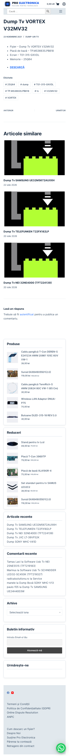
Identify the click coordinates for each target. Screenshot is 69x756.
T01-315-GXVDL (44, 84)
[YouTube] (12, 693)
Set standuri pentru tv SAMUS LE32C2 (38, 485)
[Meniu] (60, 11)
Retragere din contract (20, 746)
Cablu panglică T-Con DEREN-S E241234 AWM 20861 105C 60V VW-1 (39, 355)
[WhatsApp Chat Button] (61, 748)
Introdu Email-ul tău (17, 637)
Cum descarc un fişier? (21, 729)
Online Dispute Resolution (22, 712)
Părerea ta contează (19, 741)
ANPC (10, 716)
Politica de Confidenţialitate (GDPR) (29, 708)
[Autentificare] (64, 4)
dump (24, 84)
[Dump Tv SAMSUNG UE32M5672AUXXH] (35, 157)
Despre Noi (14, 733)
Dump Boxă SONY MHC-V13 (36, 582)
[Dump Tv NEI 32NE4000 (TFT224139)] (35, 260)
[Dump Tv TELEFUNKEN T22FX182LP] (35, 208)
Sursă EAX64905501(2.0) (36, 372)
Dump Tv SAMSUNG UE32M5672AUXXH (29, 180)
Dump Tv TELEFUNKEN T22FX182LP (26, 231)
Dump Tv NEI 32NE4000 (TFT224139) (28, 282)
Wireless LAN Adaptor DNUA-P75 (38, 400)
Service (37, 578)
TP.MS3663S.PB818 (17, 91)
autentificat (27, 314)
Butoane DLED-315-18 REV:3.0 (39, 415)
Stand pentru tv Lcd (32, 442)
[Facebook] (8, 693)
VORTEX (10, 97)
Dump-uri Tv (32, 37)
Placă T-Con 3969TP (33, 456)
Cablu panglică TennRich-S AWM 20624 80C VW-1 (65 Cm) (39, 386)
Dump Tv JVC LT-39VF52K (23, 537)
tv (37, 91)
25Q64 (10, 84)
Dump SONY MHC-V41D (21, 541)
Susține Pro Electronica (21, 737)
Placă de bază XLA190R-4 (36, 470)
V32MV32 (50, 91)
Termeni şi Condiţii (18, 704)
